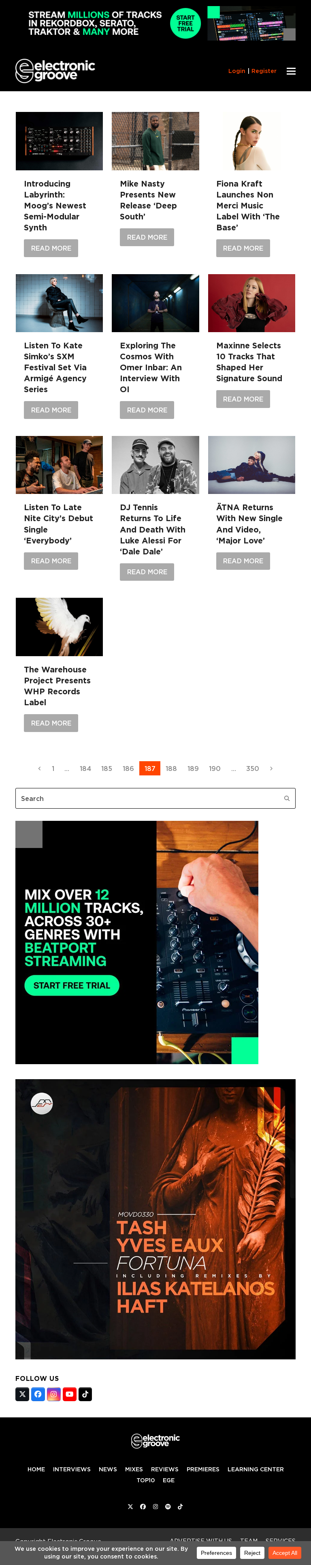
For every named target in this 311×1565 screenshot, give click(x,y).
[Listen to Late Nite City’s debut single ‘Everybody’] (59, 465)
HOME (36, 1469)
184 (87, 768)
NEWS (108, 1469)
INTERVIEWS (72, 1469)
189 (195, 768)
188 (173, 768)
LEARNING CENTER (256, 1469)
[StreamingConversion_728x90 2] (155, 38)
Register (264, 71)
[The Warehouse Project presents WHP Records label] (59, 627)
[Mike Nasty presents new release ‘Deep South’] (155, 141)
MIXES (134, 1469)
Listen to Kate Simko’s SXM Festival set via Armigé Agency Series (55, 367)
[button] (291, 71)
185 (109, 768)
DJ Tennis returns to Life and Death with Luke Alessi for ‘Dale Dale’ (152, 529)
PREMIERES (203, 1469)
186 (130, 768)
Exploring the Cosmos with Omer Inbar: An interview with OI (151, 367)
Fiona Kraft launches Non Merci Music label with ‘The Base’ (248, 205)
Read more (51, 248)
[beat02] (136, 1062)
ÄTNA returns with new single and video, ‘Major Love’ (249, 523)
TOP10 (145, 1480)
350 (254, 768)
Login (236, 71)
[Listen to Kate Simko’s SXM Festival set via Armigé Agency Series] (59, 303)
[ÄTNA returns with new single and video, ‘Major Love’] (251, 465)
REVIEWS (165, 1469)
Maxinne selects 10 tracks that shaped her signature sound (249, 362)
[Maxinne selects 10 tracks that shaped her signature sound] (251, 303)
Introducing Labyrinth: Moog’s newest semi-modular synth (55, 205)
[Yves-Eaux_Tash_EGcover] (155, 1357)
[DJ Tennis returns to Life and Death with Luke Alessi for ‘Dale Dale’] (155, 465)
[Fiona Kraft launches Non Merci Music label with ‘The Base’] (251, 141)
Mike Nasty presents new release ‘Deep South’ (148, 200)
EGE (169, 1480)
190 (217, 768)
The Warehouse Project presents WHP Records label (57, 686)
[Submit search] (287, 798)
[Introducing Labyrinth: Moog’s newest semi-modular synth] (59, 141)
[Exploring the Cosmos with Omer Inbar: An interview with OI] (155, 303)
